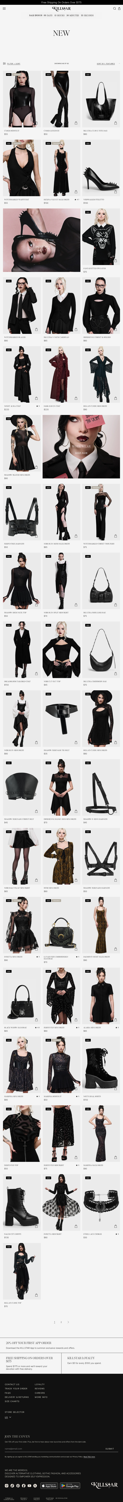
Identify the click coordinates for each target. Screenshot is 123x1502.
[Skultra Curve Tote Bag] (101, 99)
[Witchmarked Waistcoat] (22, 168)
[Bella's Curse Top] (22, 1271)
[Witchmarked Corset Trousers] (101, 512)
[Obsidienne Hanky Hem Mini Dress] (61, 787)
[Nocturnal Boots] (101, 1064)
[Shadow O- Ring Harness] (101, 787)
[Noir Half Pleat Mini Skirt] (22, 856)
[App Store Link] (49, 1486)
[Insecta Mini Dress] (22, 925)
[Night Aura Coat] (22, 374)
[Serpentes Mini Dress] (61, 996)
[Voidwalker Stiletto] (101, 168)
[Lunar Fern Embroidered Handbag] (61, 925)
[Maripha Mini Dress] (22, 1064)
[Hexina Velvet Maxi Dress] (61, 168)
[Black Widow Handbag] (22, 996)
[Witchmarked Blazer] (22, 305)
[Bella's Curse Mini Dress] (101, 718)
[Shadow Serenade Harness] (101, 856)
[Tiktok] (12, 1485)
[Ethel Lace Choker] (101, 1202)
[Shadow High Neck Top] (22, 581)
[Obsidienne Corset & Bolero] (101, 305)
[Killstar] (104, 1485)
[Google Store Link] (70, 1486)
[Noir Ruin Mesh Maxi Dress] (61, 512)
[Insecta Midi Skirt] (61, 1202)
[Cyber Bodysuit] (22, 99)
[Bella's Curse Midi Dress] (101, 374)
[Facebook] (24, 1485)
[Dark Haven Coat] (61, 374)
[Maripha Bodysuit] (61, 1064)
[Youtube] (29, 1485)
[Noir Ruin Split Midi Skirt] (61, 581)
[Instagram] (6, 1485)
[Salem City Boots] (22, 1202)
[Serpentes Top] (22, 1133)
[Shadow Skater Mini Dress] (22, 443)
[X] (35, 1485)
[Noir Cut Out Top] (61, 649)
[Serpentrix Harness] (22, 512)
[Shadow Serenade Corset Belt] (22, 787)
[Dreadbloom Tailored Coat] (22, 649)
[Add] (36, 123)
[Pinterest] (18, 1485)
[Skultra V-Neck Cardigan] (61, 305)
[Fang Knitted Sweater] (101, 236)
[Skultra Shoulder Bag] (101, 581)
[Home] (61, 8)
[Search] (114, 8)
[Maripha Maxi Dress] (101, 1133)
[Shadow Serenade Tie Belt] (61, 718)
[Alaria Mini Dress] (101, 996)
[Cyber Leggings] (61, 99)
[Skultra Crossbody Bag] (101, 649)
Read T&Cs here (89, 1457)
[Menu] (4, 8)
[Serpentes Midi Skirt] (61, 1133)
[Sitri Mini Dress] (61, 856)
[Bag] (119, 8)
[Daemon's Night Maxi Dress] (101, 925)
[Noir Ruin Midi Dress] (22, 718)
